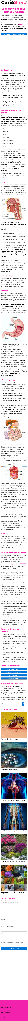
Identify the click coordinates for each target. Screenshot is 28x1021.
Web (2, 933)
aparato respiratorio (15, 565)
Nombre (3, 919)
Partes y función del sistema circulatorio (14, 672)
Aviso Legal (4, 1017)
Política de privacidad (7, 1012)
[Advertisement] (14, 52)
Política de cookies (6, 1007)
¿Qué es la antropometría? (14, 678)
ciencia (3, 695)
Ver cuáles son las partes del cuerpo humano (14, 34)
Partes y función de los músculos (14, 669)
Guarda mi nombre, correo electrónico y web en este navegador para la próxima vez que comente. (13, 943)
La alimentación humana (14, 675)
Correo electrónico (7, 926)
